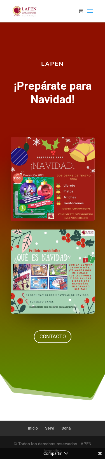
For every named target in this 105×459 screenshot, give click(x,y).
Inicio (33, 428)
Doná (66, 428)
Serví (49, 428)
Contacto (52, 336)
